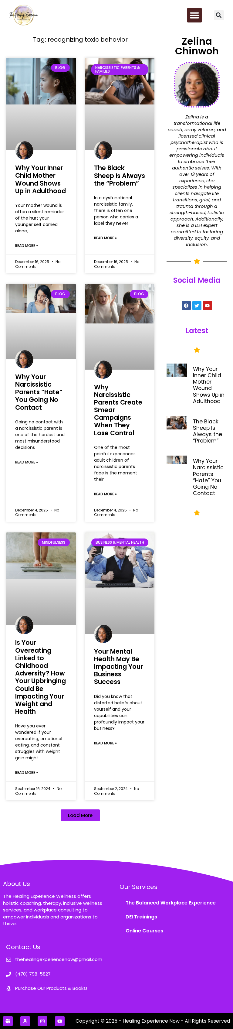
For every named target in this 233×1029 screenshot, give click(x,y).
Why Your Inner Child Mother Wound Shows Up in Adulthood (40, 179)
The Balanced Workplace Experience (171, 902)
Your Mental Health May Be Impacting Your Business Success (118, 666)
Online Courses (144, 930)
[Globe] (8, 1021)
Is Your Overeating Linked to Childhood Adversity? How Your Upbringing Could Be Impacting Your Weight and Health (40, 677)
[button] (194, 15)
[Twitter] (196, 305)
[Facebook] (186, 305)
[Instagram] (42, 1021)
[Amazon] (25, 1021)
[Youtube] (207, 305)
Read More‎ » (26, 245)
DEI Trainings (141, 916)
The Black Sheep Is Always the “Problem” (119, 175)
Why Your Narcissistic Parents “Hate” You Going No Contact (38, 392)
